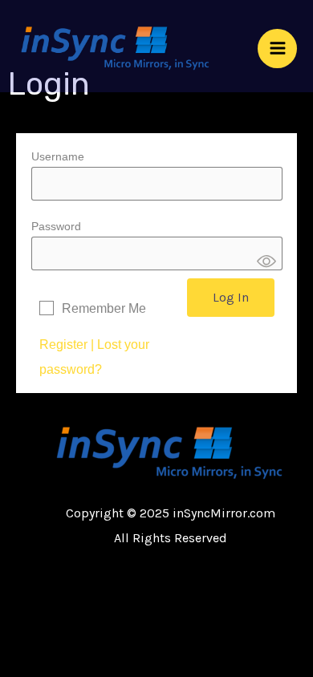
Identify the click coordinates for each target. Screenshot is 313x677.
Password (56, 226)
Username (57, 156)
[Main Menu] (277, 48)
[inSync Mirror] (116, 48)
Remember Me (104, 308)
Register (63, 344)
